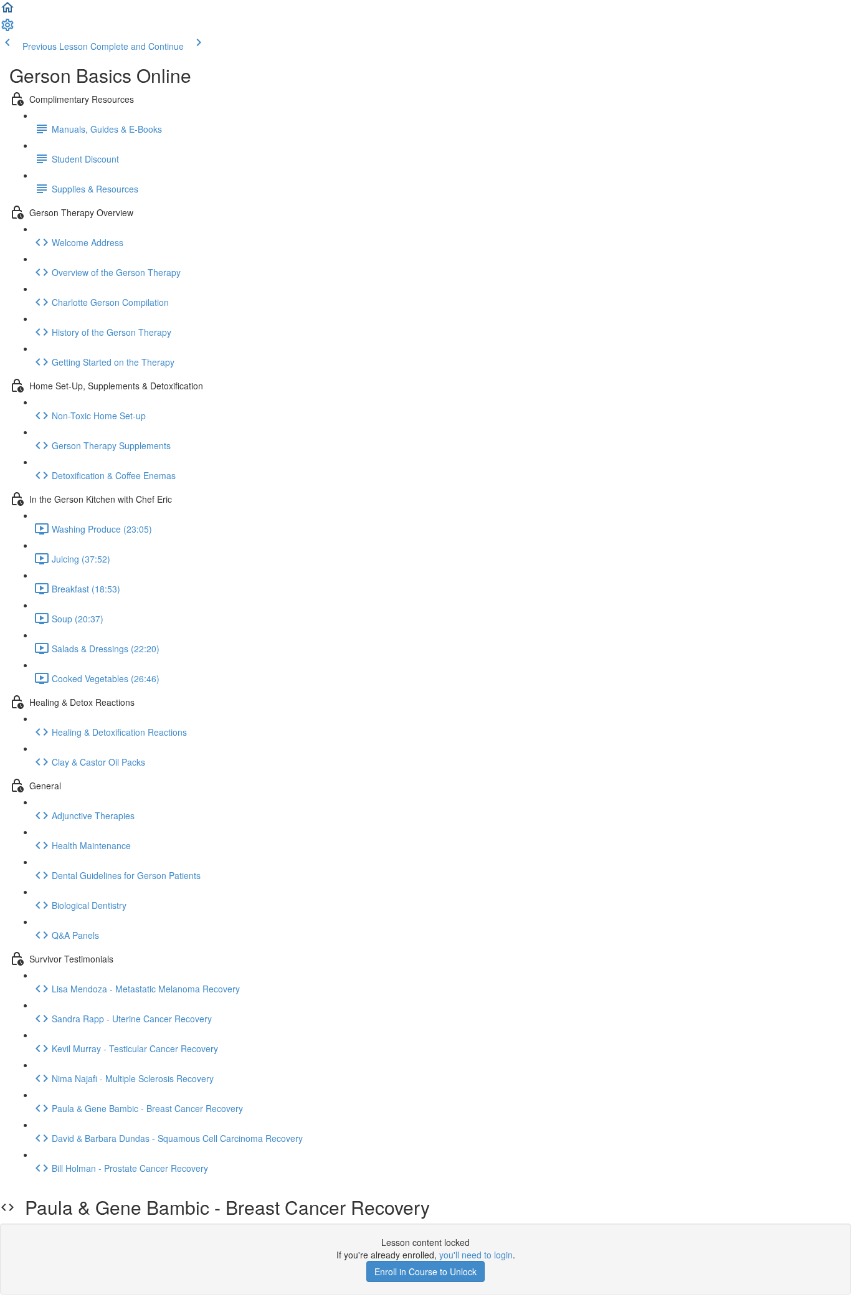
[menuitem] (7, 28)
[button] (7, 11)
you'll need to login (476, 1254)
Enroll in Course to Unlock (425, 1271)
